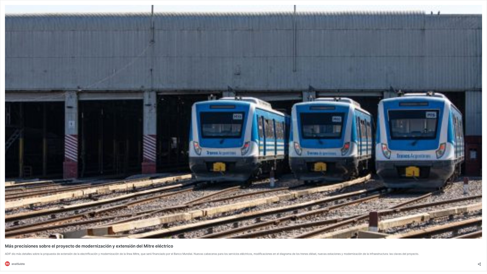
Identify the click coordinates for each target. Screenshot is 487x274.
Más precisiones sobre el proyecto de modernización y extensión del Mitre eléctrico (89, 246)
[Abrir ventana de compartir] (479, 263)
